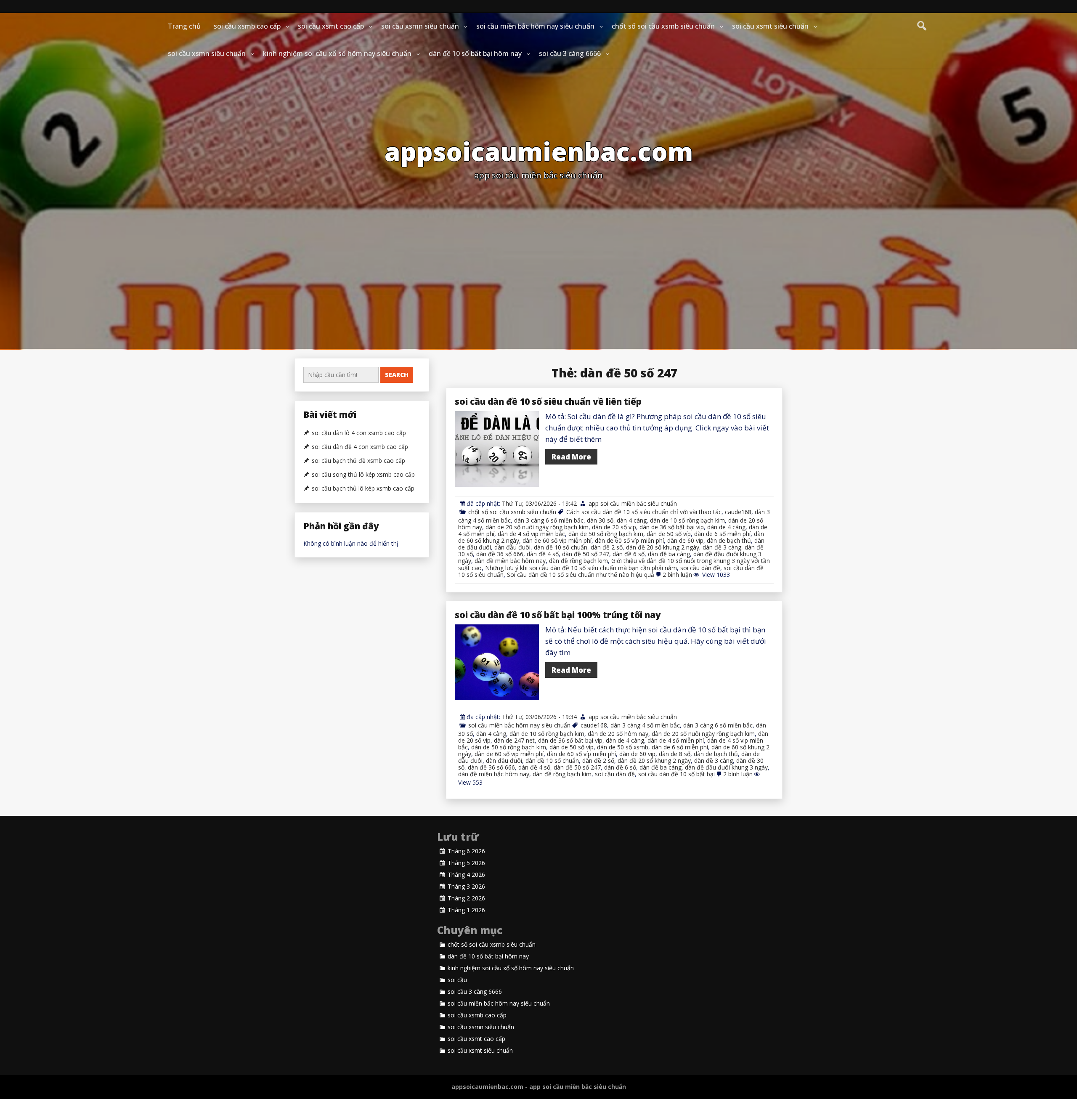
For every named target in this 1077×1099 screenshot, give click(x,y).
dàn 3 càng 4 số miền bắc (645, 725)
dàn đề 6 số (629, 554)
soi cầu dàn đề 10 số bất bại (676, 774)
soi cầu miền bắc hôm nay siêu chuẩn (535, 26)
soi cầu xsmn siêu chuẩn (420, 26)
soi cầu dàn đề (700, 568)
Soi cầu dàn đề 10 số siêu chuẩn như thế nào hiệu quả (580, 575)
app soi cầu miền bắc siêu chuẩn (633, 503)
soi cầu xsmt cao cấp (331, 26)
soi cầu (457, 980)
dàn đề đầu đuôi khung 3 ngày (726, 767)
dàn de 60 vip (685, 540)
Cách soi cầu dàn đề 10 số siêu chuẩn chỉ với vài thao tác (644, 512)
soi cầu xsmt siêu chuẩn (770, 26)
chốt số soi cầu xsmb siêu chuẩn (663, 26)
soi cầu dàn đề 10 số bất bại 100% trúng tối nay (558, 615)
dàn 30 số (600, 520)
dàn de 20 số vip (614, 527)
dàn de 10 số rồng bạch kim (687, 520)
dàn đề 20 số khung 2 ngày (662, 547)
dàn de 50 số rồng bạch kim (605, 534)
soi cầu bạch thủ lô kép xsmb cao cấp (363, 488)
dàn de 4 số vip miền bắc (531, 534)
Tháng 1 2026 (466, 910)
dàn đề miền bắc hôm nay (510, 561)
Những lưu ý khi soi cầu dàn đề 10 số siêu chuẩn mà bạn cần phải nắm (581, 568)
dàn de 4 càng (726, 527)
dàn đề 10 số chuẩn (560, 547)
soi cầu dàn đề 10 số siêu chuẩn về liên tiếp (548, 401)
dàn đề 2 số (607, 547)
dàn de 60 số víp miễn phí (629, 540)
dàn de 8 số (674, 754)
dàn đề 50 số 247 (585, 554)
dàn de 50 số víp (669, 534)
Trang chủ (184, 26)
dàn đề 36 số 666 (499, 554)
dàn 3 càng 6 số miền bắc (549, 520)
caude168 (738, 512)
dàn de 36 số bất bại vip (671, 527)
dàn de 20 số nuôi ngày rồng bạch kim (537, 527)
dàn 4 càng (632, 520)
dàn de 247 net (514, 740)
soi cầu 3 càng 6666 (570, 53)
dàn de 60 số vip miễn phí (557, 540)
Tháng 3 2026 (466, 886)
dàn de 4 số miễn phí (675, 740)
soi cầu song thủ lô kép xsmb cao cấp (363, 474)
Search (397, 375)
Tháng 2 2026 (466, 898)
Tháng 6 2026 (466, 851)
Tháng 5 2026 (466, 863)
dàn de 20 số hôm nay (618, 734)
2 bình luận (677, 575)
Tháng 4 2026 (466, 875)
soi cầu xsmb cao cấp (247, 26)
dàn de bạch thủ (729, 540)
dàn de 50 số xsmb (622, 747)
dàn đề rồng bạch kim (578, 561)
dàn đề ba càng (669, 554)
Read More (571, 457)
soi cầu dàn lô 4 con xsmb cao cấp (359, 433)
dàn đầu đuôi (512, 547)
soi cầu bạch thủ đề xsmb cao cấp (358, 461)
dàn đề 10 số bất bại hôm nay (475, 53)
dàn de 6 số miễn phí (722, 534)
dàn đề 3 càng (722, 547)
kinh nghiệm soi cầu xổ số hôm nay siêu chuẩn (337, 53)
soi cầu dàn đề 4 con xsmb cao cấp (360, 447)
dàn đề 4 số (543, 554)
